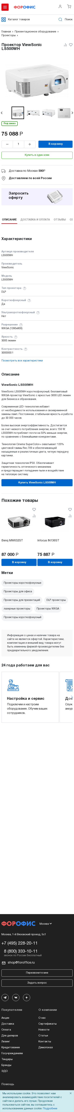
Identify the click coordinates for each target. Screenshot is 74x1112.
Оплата (6, 1030)
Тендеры (7, 1059)
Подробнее (50, 1109)
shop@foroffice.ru (21, 962)
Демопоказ (45, 1047)
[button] (17, 113)
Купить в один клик (37, 155)
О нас (42, 1018)
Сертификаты (47, 1024)
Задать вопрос (37, 983)
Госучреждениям (12, 1053)
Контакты (44, 1041)
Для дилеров (9, 1035)
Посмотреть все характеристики (22, 361)
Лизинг (5, 1041)
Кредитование (10, 1047)
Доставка (7, 1024)
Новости (43, 1030)
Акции (5, 1018)
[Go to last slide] (2, 113)
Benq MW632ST (12, 540)
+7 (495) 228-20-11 (19, 943)
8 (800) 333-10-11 (21, 952)
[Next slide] (72, 113)
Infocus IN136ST (48, 540)
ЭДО (4, 1071)
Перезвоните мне (37, 973)
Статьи (43, 1035)
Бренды (6, 1065)
